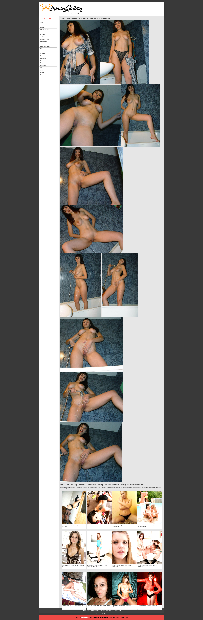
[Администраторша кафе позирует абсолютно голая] (124, 588)
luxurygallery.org (85, 617)
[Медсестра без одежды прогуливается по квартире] (74, 507)
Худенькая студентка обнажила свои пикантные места (97, 566)
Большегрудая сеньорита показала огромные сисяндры (147, 606)
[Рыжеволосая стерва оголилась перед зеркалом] (124, 547)
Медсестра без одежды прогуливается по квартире (73, 525)
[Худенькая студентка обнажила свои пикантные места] (99, 547)
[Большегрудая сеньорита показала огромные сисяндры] (149, 588)
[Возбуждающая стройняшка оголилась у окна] (74, 547)
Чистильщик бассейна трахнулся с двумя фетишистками (149, 525)
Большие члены (44, 32)
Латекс (41, 51)
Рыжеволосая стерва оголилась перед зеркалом (123, 566)
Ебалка (41, 22)
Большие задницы (44, 29)
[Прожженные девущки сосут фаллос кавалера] (149, 547)
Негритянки (43, 65)
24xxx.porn (98, 614)
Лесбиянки (42, 53)
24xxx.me (79, 13)
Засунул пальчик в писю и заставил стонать (99, 605)
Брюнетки (42, 34)
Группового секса (44, 39)
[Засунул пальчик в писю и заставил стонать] (99, 588)
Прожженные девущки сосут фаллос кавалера (147, 566)
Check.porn (104, 614)
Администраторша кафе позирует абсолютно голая (122, 606)
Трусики (42, 72)
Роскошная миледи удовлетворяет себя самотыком (123, 525)
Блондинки (42, 27)
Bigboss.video (73, 13)
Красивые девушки (45, 46)
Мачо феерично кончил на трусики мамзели (99, 525)
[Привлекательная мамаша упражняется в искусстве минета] (74, 588)
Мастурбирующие (44, 55)
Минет (41, 60)
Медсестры (43, 58)
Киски (41, 44)
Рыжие (41, 70)
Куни (41, 48)
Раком (41, 67)
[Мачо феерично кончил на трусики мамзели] (99, 507)
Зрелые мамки (43, 41)
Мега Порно (43, 74)
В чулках (42, 36)
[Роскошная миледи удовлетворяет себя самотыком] (124, 507)
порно (112, 610)
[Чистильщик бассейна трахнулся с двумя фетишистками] (149, 507)
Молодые (42, 63)
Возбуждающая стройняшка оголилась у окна (73, 566)
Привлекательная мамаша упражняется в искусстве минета (73, 606)
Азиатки (42, 24)
